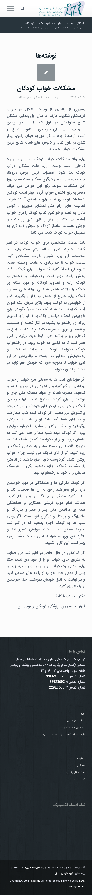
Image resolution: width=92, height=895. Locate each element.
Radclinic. (35, 881)
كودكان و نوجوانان (30, 97)
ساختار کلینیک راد (75, 772)
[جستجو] (22, 8)
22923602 (57, 681)
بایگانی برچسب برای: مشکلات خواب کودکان (55, 23)
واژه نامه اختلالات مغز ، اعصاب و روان (64, 734)
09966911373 (54, 676)
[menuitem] (22, 8)
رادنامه (48, 97)
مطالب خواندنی (76, 720)
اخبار (82, 714)
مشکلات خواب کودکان (46, 88)
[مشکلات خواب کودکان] (46, 72)
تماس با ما (79, 779)
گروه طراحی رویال (64, 873)
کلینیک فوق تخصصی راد (35, 868)
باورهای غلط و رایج (74, 727)
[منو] (12, 8)
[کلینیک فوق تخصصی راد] (53, 8)
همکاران (80, 765)
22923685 (56, 687)
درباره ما (80, 758)
